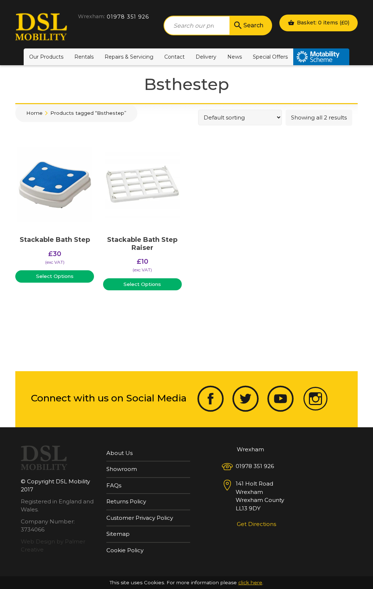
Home (34, 113)
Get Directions (256, 524)
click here (250, 582)
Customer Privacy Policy (139, 517)
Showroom (121, 469)
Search (253, 25)
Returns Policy (126, 501)
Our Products (46, 57)
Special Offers (270, 57)
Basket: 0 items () (322, 22)
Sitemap (118, 533)
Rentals (84, 57)
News (234, 57)
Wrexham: (91, 16)
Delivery (206, 57)
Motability (321, 56)
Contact (174, 57)
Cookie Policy (125, 550)
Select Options (55, 276)
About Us (119, 452)
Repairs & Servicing (129, 57)
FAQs (113, 485)
